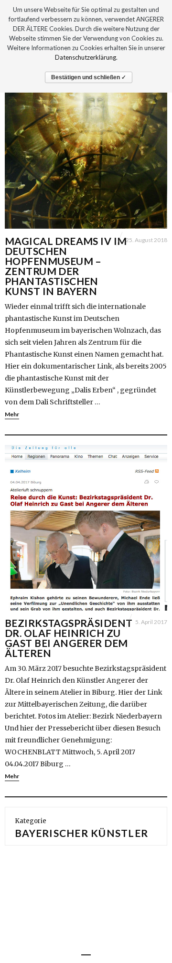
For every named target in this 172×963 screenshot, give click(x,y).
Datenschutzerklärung (85, 57)
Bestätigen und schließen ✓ (88, 77)
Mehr (12, 414)
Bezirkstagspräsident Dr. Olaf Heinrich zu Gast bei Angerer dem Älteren (68, 638)
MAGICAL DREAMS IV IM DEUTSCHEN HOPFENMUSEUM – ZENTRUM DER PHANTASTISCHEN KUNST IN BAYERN (66, 266)
